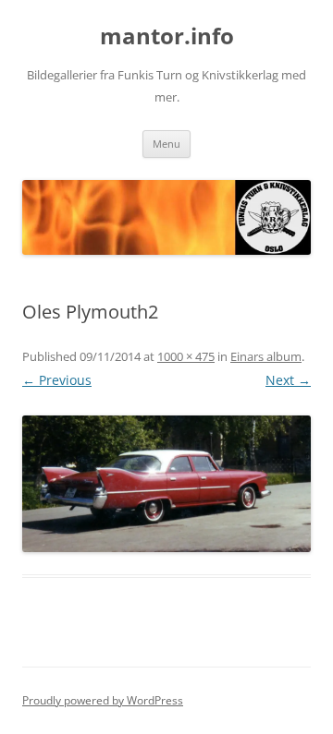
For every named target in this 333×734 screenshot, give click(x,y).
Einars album (266, 356)
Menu (166, 143)
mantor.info (167, 36)
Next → (288, 380)
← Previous (57, 380)
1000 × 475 (186, 356)
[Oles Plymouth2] (166, 483)
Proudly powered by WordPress (102, 700)
